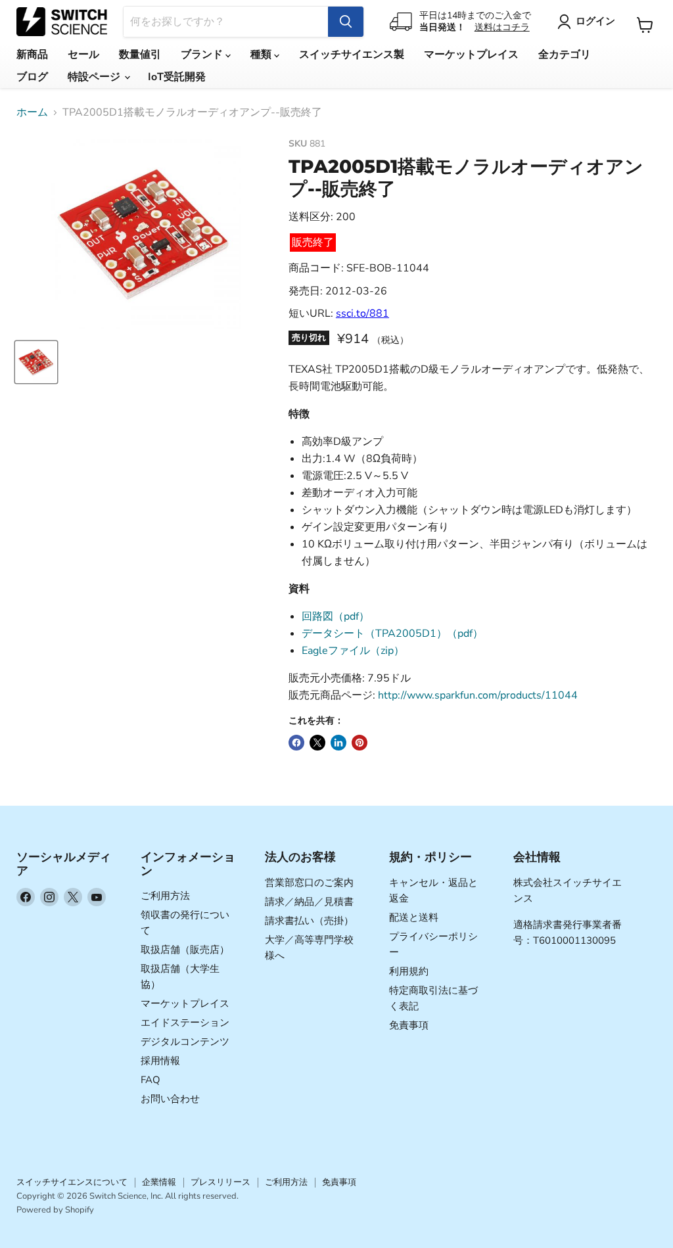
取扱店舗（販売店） (185, 949)
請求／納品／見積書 (309, 901)
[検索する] (345, 22)
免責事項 (409, 1025)
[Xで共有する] (317, 743)
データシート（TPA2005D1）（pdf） (392, 633)
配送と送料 (413, 917)
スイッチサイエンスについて (72, 1182)
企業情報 (159, 1182)
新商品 (32, 54)
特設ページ (95, 77)
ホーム (32, 112)
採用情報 (160, 1060)
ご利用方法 (165, 895)
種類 (262, 54)
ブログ (32, 77)
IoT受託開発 (177, 77)
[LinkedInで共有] (338, 743)
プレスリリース (220, 1182)
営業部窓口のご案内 (309, 882)
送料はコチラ (502, 27)
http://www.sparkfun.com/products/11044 (478, 695)
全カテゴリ (564, 54)
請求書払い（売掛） (309, 920)
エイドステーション (185, 1022)
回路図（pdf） (335, 616)
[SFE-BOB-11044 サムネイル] (36, 362)
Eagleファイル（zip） (353, 650)
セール (83, 54)
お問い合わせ (170, 1098)
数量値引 (140, 54)
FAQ (150, 1079)
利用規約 (409, 971)
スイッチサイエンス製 (351, 54)
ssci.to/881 (362, 313)
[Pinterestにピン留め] (359, 743)
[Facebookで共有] (296, 743)
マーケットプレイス (471, 54)
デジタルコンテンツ (185, 1041)
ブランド (203, 54)
